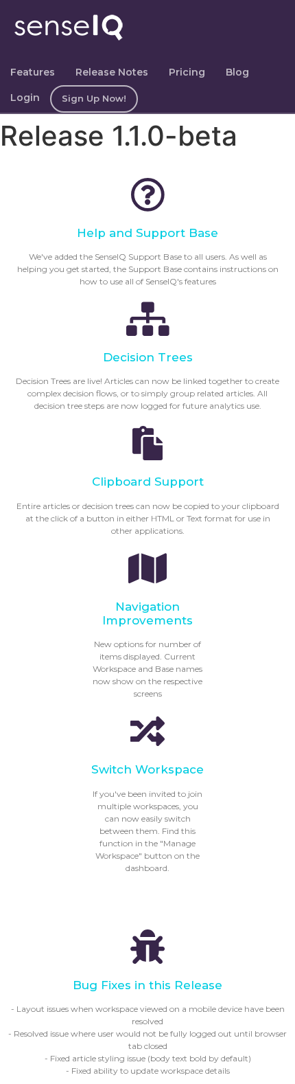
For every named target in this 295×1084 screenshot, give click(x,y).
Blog (237, 72)
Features (32, 72)
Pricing (187, 72)
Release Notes (111, 72)
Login (25, 97)
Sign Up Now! (94, 98)
